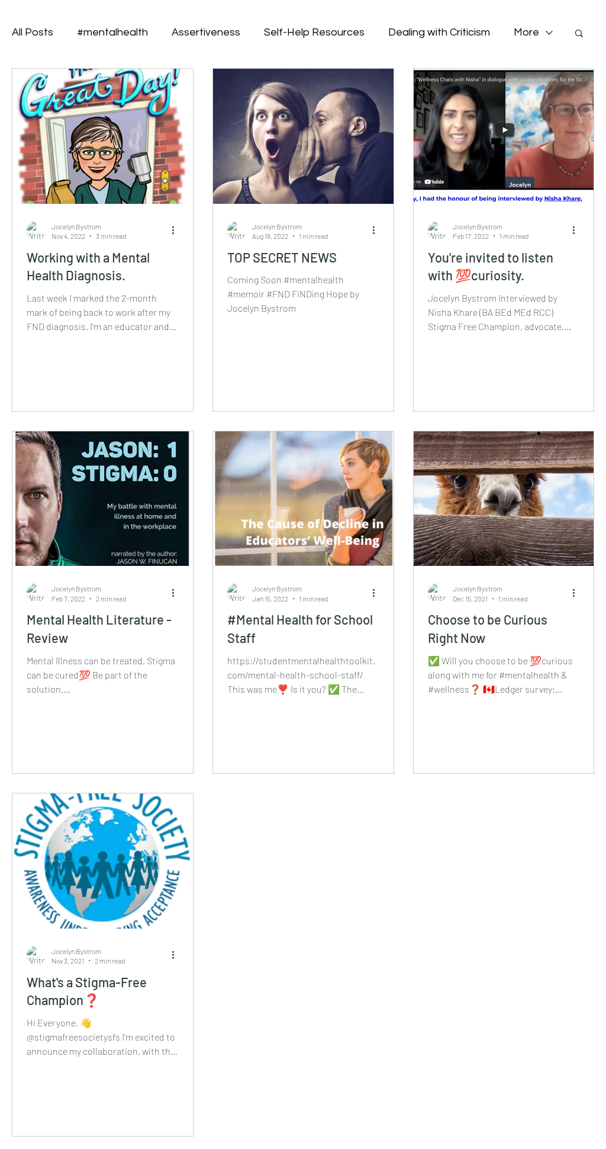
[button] (579, 34)
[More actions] (177, 230)
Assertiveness (206, 32)
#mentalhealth (112, 32)
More (526, 32)
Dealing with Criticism (439, 32)
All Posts (32, 32)
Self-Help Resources (314, 32)
